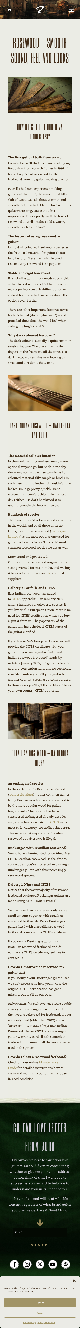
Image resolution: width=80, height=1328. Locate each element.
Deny (40, 1313)
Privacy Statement (46, 1322)
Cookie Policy (29, 1322)
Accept (40, 1302)
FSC (48, 573)
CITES (16, 599)
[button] (74, 1281)
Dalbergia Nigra (21, 794)
